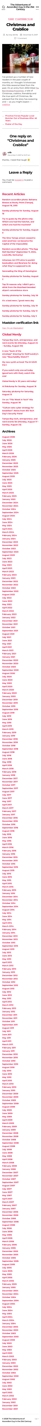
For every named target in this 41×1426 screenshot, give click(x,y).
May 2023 (7, 565)
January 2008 (9, 1169)
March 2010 (7, 1084)
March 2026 (8, 453)
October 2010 (8, 1061)
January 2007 (9, 1208)
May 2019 (6, 722)
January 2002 (9, 1402)
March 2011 (7, 1044)
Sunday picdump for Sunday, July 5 (19, 316)
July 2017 (6, 795)
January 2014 (8, 933)
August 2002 (8, 1379)
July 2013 (6, 952)
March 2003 (8, 1356)
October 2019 (8, 706)
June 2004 (7, 1310)
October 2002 (9, 1373)
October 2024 (9, 509)
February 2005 (9, 1284)
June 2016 (7, 837)
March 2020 (8, 690)
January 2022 (9, 617)
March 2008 (8, 1162)
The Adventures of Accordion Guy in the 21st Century (20, 7)
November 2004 (10, 1294)
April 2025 (7, 489)
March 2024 (8, 532)
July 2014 (6, 913)
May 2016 (6, 841)
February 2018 (9, 772)
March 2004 (8, 1320)
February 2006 (9, 1245)
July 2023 (7, 558)
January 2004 (9, 1323)
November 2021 (10, 624)
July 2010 (6, 1071)
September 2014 (10, 906)
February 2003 (9, 1359)
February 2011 (9, 1048)
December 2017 (10, 778)
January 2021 (8, 657)
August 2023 (8, 555)
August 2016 (8, 831)
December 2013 (10, 936)
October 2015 (8, 864)
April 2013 (7, 962)
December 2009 (10, 1093)
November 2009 (10, 1097)
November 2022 (10, 585)
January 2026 (9, 460)
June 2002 (7, 1386)
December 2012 (10, 975)
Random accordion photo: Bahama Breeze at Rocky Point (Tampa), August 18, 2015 (19, 202)
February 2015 (9, 890)
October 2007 (9, 1179)
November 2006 (10, 1215)
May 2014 (6, 919)
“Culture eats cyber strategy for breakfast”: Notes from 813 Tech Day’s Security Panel (18, 411)
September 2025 (10, 473)
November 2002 (10, 1369)
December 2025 (10, 463)
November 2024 (10, 506)
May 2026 (7, 447)
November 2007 (10, 1176)
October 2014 (8, 903)
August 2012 (8, 988)
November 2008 (10, 1136)
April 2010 (7, 1080)
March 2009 (8, 1123)
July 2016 (6, 834)
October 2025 (9, 470)
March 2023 (8, 571)
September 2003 (10, 1336)
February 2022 (9, 614)
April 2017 (7, 805)
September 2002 (10, 1376)
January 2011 (8, 1051)
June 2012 (7, 995)
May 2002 (7, 1389)
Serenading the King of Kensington (19, 271)
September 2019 (10, 709)
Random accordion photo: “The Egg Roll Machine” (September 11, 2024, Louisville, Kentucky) (20, 252)
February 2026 (9, 456)
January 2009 (9, 1130)
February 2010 (9, 1087)
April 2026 (7, 450)
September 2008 (10, 1143)
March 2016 (7, 847)
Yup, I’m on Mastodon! (12, 328)
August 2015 (8, 870)
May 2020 (7, 683)
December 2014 (10, 896)
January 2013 (8, 972)
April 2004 (7, 1317)
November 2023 (10, 545)
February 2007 (9, 1205)
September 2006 (10, 1222)
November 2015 (10, 860)
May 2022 (7, 604)
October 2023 (9, 548)
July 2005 (7, 1268)
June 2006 (7, 1231)
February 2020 (9, 693)
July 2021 (6, 637)
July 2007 (7, 1189)
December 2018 (10, 739)
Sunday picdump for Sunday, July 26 (20, 295)
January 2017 (8, 814)
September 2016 (10, 828)
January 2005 (9, 1287)
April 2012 (7, 1002)
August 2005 (8, 1264)
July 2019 (6, 716)
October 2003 (9, 1333)
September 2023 (10, 552)
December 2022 (10, 581)
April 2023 (7, 568)
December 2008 (10, 1133)
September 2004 (10, 1300)
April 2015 (7, 883)
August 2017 (8, 791)
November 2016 (10, 821)
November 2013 (10, 939)
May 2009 (7, 1116)
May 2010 (6, 1077)
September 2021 (10, 630)
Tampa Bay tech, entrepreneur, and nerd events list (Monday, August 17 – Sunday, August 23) (20, 422)
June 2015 (7, 877)
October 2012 (8, 982)
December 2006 (10, 1212)
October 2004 (9, 1297)
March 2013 (7, 965)
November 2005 (10, 1254)
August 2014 (8, 910)
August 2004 (8, 1304)
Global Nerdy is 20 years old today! (19, 381)
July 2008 (7, 1149)
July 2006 (7, 1228)
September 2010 (10, 1064)
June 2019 (7, 719)
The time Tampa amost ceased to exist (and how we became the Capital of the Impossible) (18, 241)
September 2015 (10, 867)
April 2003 (7, 1353)
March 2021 (7, 650)
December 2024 (10, 502)
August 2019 (8, 713)
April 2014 (7, 923)
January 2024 (9, 539)
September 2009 (10, 1103)
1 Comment (22, 38)
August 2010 (8, 1067)
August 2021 (8, 634)
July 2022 (7, 598)
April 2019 (7, 726)
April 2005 (7, 1277)
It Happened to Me (24, 19)
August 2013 (8, 949)
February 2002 (9, 1399)
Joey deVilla (13, 35)
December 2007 (10, 1172)
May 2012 (6, 998)
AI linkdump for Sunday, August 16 (19, 386)
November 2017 (10, 782)
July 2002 (7, 1382)
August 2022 (8, 594)
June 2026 (7, 443)
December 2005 (10, 1251)
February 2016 (9, 850)
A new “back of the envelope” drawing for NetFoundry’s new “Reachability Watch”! (20, 354)
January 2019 (8, 736)
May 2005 (7, 1274)
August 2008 (8, 1146)
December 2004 (10, 1291)
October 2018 (8, 745)
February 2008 (9, 1166)
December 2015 (10, 857)
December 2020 (10, 660)
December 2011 (9, 1015)
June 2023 (7, 562)
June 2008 (7, 1153)
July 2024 (7, 519)
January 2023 (9, 578)
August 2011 (8, 1028)
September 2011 (10, 1025)
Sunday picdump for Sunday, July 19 (20, 306)
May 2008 (7, 1156)
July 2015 (6, 873)
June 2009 (7, 1113)
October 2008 (9, 1139)
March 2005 (8, 1281)
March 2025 (8, 493)
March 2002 (8, 1396)
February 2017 (9, 811)
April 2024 (7, 529)
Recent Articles (13, 194)
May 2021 (6, 644)
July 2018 (6, 755)
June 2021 (7, 640)
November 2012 (10, 979)
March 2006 (8, 1241)
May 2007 (7, 1195)
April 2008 (7, 1159)
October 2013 (8, 942)
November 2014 (10, 900)
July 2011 (6, 1031)
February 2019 (9, 732)
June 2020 (7, 680)
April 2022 (7, 607)
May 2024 (7, 525)
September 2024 (10, 512)
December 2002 (10, 1366)
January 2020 (9, 696)
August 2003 (8, 1340)
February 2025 (9, 496)
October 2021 (8, 627)
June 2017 (7, 798)
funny (11, 19)
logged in (19, 180)
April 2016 (7, 844)
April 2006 (7, 1238)
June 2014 (7, 916)
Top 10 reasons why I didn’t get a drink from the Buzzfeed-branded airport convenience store (18, 287)
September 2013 (10, 946)
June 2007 (7, 1192)
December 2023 (10, 542)
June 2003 (7, 1346)
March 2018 (7, 768)
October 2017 (8, 785)
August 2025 (8, 476)
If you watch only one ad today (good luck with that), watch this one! (18, 373)
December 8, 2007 (30, 35)
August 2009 (8, 1107)
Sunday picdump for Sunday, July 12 (20, 311)
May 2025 (7, 486)
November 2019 (10, 703)
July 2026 (7, 440)
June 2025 (7, 483)
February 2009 (9, 1126)
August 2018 (8, 752)
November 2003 (10, 1330)
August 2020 (8, 673)
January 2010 (8, 1090)
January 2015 (8, 893)
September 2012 (10, 985)
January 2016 (8, 854)
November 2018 (10, 742)
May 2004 (7, 1313)
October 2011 (8, 1021)
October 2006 (9, 1218)
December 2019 (10, 699)
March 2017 (7, 808)
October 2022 (9, 588)
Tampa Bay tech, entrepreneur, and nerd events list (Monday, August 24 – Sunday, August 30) (20, 343)
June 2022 (7, 601)
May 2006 (7, 1235)
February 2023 (9, 575)
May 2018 (6, 762)
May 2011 (6, 1038)
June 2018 (7, 759)
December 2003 (10, 1327)
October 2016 (8, 824)
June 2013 (7, 956)
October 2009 (9, 1100)
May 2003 (7, 1350)
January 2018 (8, 775)
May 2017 (6, 801)
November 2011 (9, 1018)
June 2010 (7, 1074)
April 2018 (7, 765)
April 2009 (7, 1120)
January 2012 (8, 1011)
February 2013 (9, 969)
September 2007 (10, 1182)
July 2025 (7, 479)
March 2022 (8, 611)
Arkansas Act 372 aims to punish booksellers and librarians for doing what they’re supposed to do (19, 263)
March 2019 (7, 729)
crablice (6, 104)
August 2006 (8, 1225)
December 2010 (10, 1054)
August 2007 (8, 1185)
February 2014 (9, 929)
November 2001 (10, 1409)
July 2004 (7, 1307)
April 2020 (7, 686)
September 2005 (10, 1261)
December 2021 (10, 621)
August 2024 (8, 516)
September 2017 (10, 788)
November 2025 (10, 466)
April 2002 (7, 1392)
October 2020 (9, 667)
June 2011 (6, 1034)
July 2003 (7, 1343)
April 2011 (6, 1041)
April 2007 (7, 1199)
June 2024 (7, 522)
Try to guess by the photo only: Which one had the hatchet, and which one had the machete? (18, 222)
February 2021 (9, 653)
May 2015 (6, 880)
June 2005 (7, 1271)
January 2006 (9, 1248)
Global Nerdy (11, 334)
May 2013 (6, 959)
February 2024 (9, 535)
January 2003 (9, 1363)
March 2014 (7, 926)
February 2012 (9, 1008)
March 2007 (8, 1202)
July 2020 (7, 676)
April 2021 (7, 647)
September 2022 (10, 591)
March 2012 (7, 1005)
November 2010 (10, 1057)
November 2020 (10, 663)
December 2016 (10, 818)
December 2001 (10, 1405)
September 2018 (10, 749)
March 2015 (7, 887)
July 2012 (6, 992)
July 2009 (7, 1110)
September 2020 (10, 670)
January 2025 (9, 499)
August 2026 (8, 437)
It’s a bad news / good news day (18, 300)
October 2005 (9, 1258)
